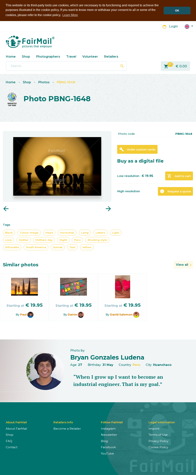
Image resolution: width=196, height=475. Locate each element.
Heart (49, 232)
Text (72, 247)
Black (9, 232)
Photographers (48, 56)
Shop (26, 56)
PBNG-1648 (66, 82)
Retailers (111, 56)
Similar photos (20, 264)
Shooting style (97, 239)
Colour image (29, 232)
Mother (24, 239)
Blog (104, 441)
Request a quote (175, 191)
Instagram (108, 428)
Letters (100, 232)
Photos (44, 82)
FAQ (9, 441)
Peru (77, 239)
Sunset (57, 247)
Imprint (154, 428)
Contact (11, 447)
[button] (189, 26)
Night (63, 239)
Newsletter (109, 435)
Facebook (108, 447)
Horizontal (67, 232)
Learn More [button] (70, 15)
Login (173, 26)
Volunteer (90, 56)
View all (182, 265)
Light (115, 232)
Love (8, 239)
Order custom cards (137, 149)
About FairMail (16, 428)
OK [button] (177, 10)
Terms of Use (158, 435)
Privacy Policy (158, 441)
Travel (71, 56)
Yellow (86, 247)
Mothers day (44, 239)
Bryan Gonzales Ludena (107, 357)
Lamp (85, 232)
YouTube (107, 453)
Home (11, 56)
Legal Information (162, 422)
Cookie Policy (158, 447)
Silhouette (12, 247)
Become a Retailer (67, 428)
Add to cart (179, 176)
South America (36, 247)
